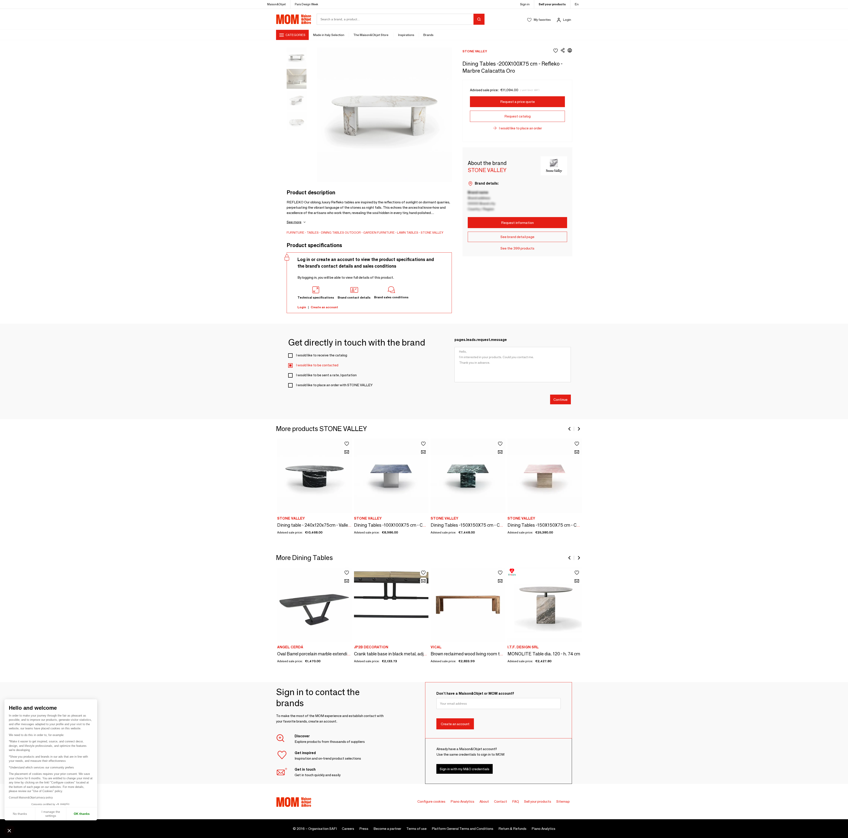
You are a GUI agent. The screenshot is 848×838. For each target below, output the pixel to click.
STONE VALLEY (432, 233)
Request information (517, 223)
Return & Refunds (512, 829)
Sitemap (563, 801)
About (484, 801)
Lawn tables (407, 233)
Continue (560, 399)
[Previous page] (569, 428)
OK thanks (82, 813)
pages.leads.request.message (480, 340)
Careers (348, 829)
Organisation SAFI (322, 829)
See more (294, 222)
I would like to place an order (520, 128)
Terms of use (416, 829)
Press (363, 829)
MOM (293, 19)
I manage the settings (51, 813)
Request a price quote (517, 102)
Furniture (295, 233)
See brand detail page (517, 237)
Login (567, 20)
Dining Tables (332, 233)
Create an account (324, 307)
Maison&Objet (276, 4)
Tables (313, 233)
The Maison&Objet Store (371, 35)
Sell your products (552, 4)
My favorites (542, 20)
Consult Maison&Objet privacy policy (31, 797)
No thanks (20, 813)
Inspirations (406, 35)
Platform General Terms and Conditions (462, 829)
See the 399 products (517, 248)
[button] (9, 830)
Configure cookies (431, 801)
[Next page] (578, 428)
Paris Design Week (306, 4)
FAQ (515, 801)
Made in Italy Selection (328, 35)
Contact (500, 801)
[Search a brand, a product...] (479, 19)
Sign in (525, 4)
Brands (428, 35)
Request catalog (517, 116)
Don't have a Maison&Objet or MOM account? (475, 693)
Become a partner (387, 829)
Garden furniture (379, 233)
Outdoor (353, 233)
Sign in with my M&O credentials (464, 769)
